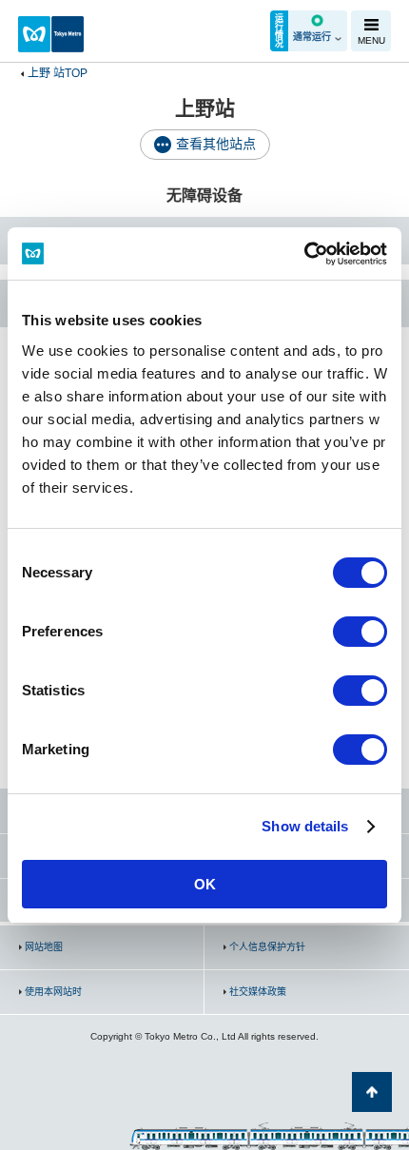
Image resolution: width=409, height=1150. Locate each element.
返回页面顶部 (372, 1092)
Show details (305, 826)
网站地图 (44, 947)
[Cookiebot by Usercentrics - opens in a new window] (304, 254)
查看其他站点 (216, 143)
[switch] (360, 631)
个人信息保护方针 (267, 947)
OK (205, 884)
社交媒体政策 (257, 991)
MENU (371, 40)
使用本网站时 (53, 991)
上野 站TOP (58, 73)
